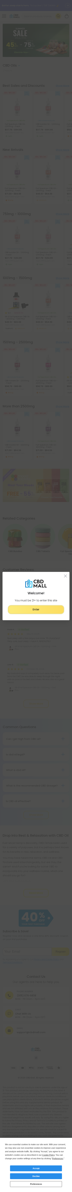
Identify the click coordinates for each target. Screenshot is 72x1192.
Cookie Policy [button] (48, 1155)
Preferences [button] (57, 1158)
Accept (36, 1168)
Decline (36, 1176)
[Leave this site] (65, 576)
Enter (36, 609)
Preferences (36, 1184)
